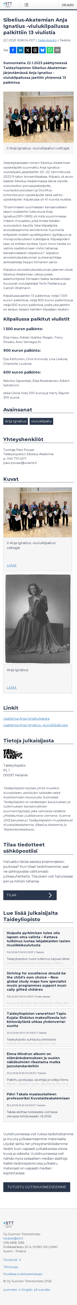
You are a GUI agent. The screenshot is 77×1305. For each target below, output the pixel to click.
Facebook (10, 1260)
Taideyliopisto (47, 40)
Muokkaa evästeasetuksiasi (22, 1274)
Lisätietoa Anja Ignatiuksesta (26, 719)
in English (25, 1290)
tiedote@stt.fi (13, 1238)
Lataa (11, 565)
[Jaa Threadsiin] (35, 50)
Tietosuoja (10, 1267)
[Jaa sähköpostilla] (57, 50)
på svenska (42, 1290)
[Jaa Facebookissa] (13, 50)
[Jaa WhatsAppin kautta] (50, 50)
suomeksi (10, 1290)
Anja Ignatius (15, 421)
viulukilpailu (41, 421)
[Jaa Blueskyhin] (42, 50)
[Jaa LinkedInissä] (20, 50)
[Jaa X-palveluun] (27, 50)
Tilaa (11, 895)
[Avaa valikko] (27, 4)
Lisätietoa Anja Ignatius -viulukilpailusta (35, 725)
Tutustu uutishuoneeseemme (36, 1187)
